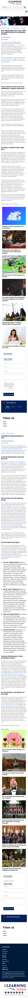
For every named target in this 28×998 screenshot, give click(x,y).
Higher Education (5, 28)
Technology (5, 951)
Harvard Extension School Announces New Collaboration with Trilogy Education (13, 821)
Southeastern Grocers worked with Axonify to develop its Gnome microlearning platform (13, 674)
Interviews (23, 28)
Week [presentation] (7, 406)
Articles (3, 433)
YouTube (5, 426)
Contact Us (5, 967)
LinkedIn (5, 423)
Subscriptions (5, 961)
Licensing (4, 959)
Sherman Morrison (8, 441)
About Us (4, 965)
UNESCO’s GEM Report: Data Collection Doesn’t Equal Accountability (14, 845)
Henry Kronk (6, 37)
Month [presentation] (13, 406)
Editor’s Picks (10, 433)
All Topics (4, 953)
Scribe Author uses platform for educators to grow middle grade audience (11, 251)
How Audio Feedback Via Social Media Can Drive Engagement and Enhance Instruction (13, 299)
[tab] (7, 406)
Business (4, 949)
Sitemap (4, 955)
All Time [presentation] (20, 406)
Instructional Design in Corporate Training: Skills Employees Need (11, 323)
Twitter (4, 421)
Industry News (15, 28)
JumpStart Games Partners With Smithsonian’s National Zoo (11, 869)
